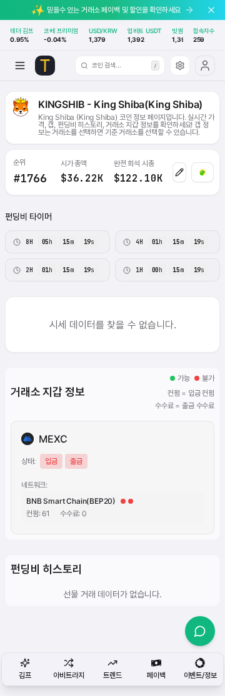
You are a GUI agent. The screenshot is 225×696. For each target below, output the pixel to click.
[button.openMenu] (20, 66)
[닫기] (211, 10)
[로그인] (205, 66)
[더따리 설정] (180, 66)
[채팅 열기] (200, 631)
